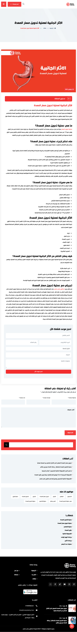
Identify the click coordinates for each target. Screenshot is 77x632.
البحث (6, 444)
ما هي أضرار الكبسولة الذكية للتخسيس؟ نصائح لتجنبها (57, 471)
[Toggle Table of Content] (68, 98)
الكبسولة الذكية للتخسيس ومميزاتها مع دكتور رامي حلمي (55, 479)
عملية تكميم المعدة (30, 501)
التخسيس (69, 497)
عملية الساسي (68, 527)
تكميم (34, 497)
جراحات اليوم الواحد (66, 537)
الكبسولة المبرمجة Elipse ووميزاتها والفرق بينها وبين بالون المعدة (53, 475)
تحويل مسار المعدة (44, 497)
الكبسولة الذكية (67, 534)
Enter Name (72, 398)
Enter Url (22, 398)
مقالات (44, 28)
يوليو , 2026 (62, 606)
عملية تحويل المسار (66, 129)
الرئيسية (51, 28)
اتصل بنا (34, 575)
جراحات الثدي (68, 541)
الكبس (54, 497)
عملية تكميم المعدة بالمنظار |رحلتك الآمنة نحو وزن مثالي (56, 467)
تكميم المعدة (25, 497)
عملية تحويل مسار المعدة (65, 523)
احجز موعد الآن (38, 371)
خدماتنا (16, 575)
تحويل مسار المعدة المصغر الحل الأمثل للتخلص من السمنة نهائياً (54, 463)
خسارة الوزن (15, 497)
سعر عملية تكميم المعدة (65, 501)
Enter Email (46, 398)
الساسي (61, 497)
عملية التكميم (42, 501)
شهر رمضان (52, 501)
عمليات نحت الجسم (66, 544)
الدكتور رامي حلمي (59, 289)
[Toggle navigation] (3, 4)
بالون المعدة (68, 530)
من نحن (16, 570)
